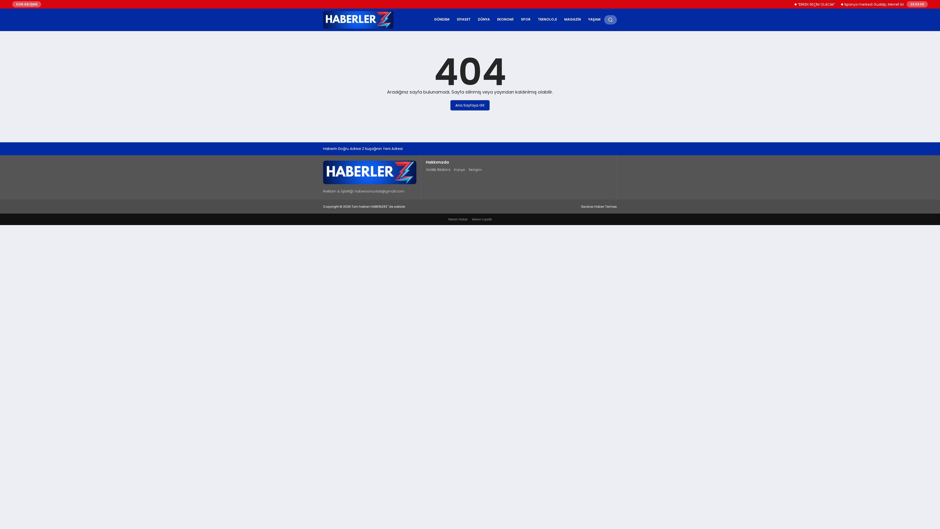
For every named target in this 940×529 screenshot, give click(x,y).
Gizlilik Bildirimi (438, 169)
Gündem (441, 19)
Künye (459, 169)
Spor (525, 19)
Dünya (484, 19)
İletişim (475, 169)
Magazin (572, 19)
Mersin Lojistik (482, 219)
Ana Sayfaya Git (470, 105)
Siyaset (463, 19)
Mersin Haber (458, 219)
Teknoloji (547, 19)
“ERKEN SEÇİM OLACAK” (805, 4)
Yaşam (594, 19)
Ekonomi (505, 19)
